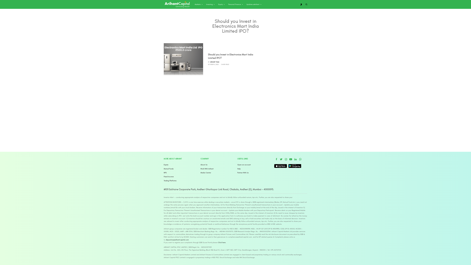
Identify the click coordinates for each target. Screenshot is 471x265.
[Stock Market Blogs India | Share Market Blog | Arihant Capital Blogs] (177, 4)
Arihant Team (214, 62)
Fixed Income (169, 177)
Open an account (244, 165)
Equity (166, 165)
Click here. (222, 242)
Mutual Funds (169, 169)
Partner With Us (243, 173)
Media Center (206, 173)
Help (239, 169)
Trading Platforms (170, 181)
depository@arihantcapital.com (177, 240)
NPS (165, 173)
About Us (204, 165)
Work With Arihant (207, 169)
